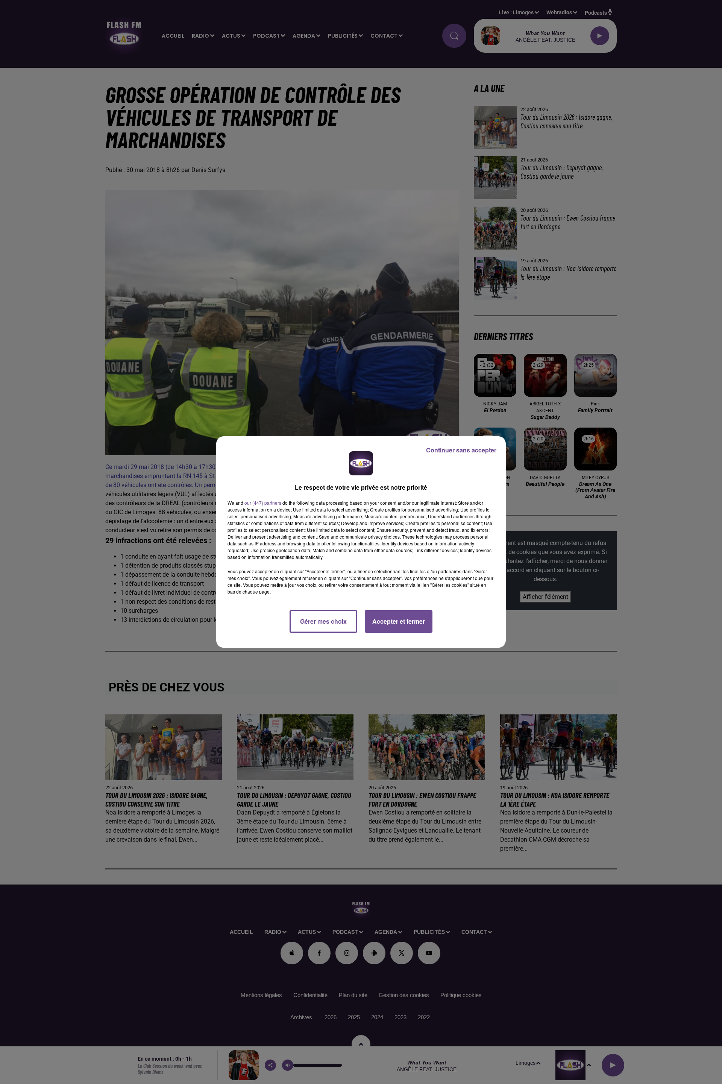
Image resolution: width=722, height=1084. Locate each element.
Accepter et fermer (398, 621)
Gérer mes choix (323, 621)
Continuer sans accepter (461, 450)
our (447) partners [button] (262, 502)
